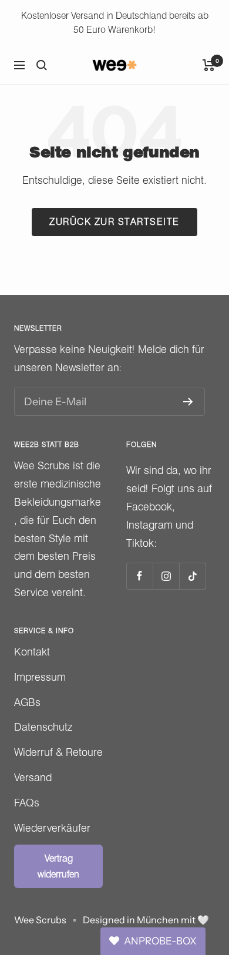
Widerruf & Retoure (58, 752)
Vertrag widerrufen (58, 866)
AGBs (27, 702)
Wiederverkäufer (52, 828)
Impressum (40, 677)
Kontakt (32, 651)
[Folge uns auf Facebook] (139, 576)
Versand (33, 777)
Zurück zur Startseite (114, 221)
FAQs (26, 802)
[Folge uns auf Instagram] (166, 576)
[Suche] (41, 65)
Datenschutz (43, 727)
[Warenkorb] (209, 65)
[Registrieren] (188, 402)
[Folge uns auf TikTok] (192, 576)
